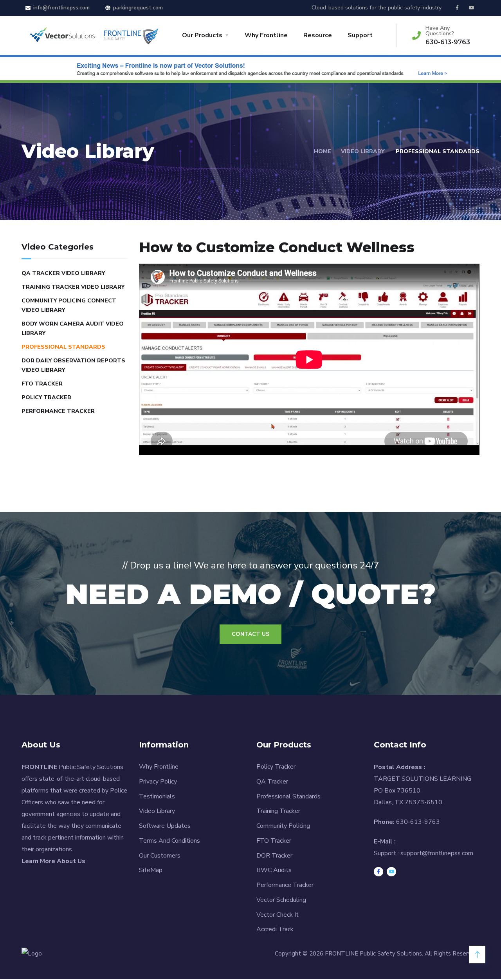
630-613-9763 (447, 42)
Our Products (202, 35)
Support (360, 35)
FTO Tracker (42, 383)
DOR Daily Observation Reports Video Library (73, 365)
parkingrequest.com (138, 7)
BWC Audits (274, 870)
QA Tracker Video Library (63, 273)
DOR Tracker (274, 855)
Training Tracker (278, 811)
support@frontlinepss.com (436, 853)
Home (322, 151)
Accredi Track (275, 929)
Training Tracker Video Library (73, 287)
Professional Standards (63, 347)
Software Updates (165, 826)
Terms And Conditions (169, 840)
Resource (317, 35)
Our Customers (159, 855)
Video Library (362, 151)
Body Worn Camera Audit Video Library (73, 328)
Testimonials (157, 796)
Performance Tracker (58, 411)
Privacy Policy (158, 781)
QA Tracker (272, 781)
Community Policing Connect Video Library (69, 305)
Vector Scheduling (281, 900)
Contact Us (250, 634)
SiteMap (150, 870)
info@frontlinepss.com (61, 7)
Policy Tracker (46, 397)
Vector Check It (277, 914)
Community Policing (283, 826)
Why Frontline (266, 35)
